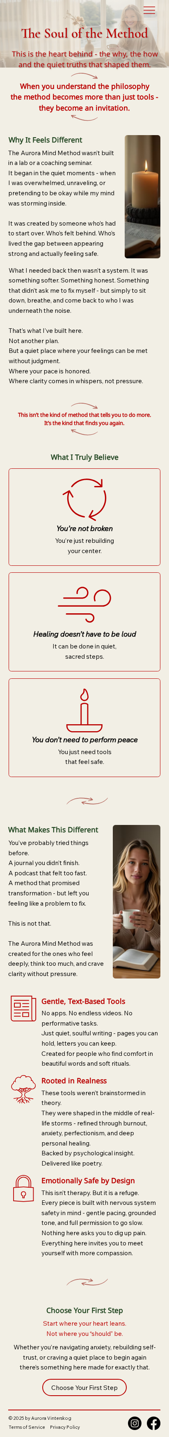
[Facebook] (153, 1423)
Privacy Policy (65, 1427)
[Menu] (150, 10)
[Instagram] (135, 1423)
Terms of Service (27, 1427)
